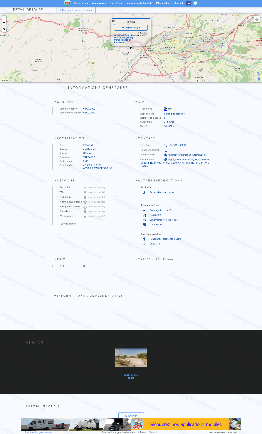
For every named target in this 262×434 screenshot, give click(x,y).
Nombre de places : (150, 117)
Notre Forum (116, 3)
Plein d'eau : (65, 196)
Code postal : (66, 161)
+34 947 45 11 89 (177, 145)
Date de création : (68, 108)
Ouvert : (144, 125)
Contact (178, 3)
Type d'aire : (146, 108)
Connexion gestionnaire (39, 432)
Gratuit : (63, 266)
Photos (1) (119, 42)
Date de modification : (70, 112)
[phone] (166, 150)
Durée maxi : (146, 121)
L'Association (163, 3)
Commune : (65, 157)
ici (138, 432)
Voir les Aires (99, 3)
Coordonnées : (67, 165)
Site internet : (147, 159)
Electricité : (65, 187)
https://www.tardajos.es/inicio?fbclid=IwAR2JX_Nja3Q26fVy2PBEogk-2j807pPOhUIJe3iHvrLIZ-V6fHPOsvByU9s (174, 162)
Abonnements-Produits (139, 3)
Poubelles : (65, 211)
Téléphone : (146, 145)
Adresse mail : (147, 154)
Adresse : (64, 153)
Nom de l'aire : (147, 113)
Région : (63, 149)
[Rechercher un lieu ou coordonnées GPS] (4, 29)
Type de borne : (67, 223)
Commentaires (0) (122, 40)
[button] (131, 48)
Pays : (62, 145)
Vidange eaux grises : (70, 201)
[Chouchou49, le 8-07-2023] (131, 358)
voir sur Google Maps (124, 37)
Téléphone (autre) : (150, 149)
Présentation (81, 3)
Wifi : (62, 192)
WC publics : (66, 216)
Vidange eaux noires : (70, 206)
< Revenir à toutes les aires (76, 10)
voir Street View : (122, 35)
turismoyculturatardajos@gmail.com (187, 154)
